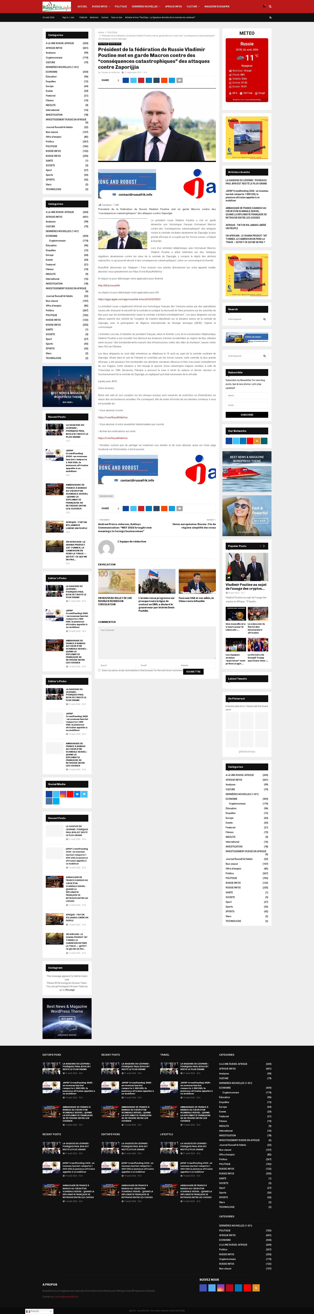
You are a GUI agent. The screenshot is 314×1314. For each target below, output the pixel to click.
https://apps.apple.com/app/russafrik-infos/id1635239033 (129, 299)
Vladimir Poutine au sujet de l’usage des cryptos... (246, 587)
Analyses (51, 52)
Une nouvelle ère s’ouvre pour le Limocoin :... (235, 627)
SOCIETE (50, 165)
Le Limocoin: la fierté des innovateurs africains (256, 628)
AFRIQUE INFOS (173, 6)
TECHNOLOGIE (53, 189)
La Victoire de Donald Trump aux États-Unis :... (258, 657)
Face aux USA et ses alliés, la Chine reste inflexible (196, 600)
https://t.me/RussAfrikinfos (113, 417)
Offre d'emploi (53, 137)
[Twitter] (251, 17)
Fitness (50, 100)
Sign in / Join (68, 17)
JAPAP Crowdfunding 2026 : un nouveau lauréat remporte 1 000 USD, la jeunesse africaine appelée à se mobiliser (77, 461)
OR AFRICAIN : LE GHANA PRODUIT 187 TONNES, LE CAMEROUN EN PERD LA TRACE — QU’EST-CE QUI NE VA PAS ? (246, 238)
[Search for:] (247, 319)
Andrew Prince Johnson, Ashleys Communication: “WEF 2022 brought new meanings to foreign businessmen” (125, 528)
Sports (49, 175)
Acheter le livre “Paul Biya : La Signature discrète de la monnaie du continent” (160, 17)
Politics (50, 141)
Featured (50, 95)
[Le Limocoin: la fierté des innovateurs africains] (258, 613)
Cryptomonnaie (54, 57)
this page (70, 990)
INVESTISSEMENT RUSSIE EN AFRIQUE (66, 119)
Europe (49, 86)
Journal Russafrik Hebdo (59, 127)
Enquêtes (51, 81)
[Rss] (270, 17)
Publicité (83, 17)
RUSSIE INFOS (99, 6)
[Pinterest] (259, 17)
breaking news (106, 496)
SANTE (49, 160)
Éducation (51, 76)
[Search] (264, 319)
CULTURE (192, 6)
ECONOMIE (51, 72)
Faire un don (116, 17)
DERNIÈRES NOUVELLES (145, 6)
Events (49, 91)
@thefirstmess (247, 751)
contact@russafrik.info (66, 1296)
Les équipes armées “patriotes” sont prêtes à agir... (235, 659)
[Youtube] (267, 17)
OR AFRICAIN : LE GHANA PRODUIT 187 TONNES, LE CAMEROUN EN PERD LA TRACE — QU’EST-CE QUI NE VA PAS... (76, 550)
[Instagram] (255, 17)
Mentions (94, 17)
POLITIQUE (121, 6)
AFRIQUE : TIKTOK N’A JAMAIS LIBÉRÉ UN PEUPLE (76, 525)
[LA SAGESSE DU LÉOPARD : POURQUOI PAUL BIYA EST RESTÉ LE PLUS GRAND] (54, 429)
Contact (104, 17)
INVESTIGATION (54, 115)
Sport (49, 170)
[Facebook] (247, 17)
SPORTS (50, 179)
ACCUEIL (82, 6)
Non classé (52, 132)
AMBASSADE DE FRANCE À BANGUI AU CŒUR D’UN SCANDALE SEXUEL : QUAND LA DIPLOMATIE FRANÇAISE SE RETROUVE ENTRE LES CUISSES (77, 496)
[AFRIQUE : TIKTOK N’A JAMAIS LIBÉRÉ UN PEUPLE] (54, 527)
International (52, 110)
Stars (49, 184)
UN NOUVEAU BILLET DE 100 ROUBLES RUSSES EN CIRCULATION (115, 601)
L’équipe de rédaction (110, 72)
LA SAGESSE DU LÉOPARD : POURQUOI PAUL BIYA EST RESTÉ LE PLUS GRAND (77, 431)
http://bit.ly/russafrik (109, 285)
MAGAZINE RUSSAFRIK (217, 6)
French (34, 1311)
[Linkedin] (263, 17)
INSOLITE (51, 105)
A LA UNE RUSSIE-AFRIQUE (60, 43)
